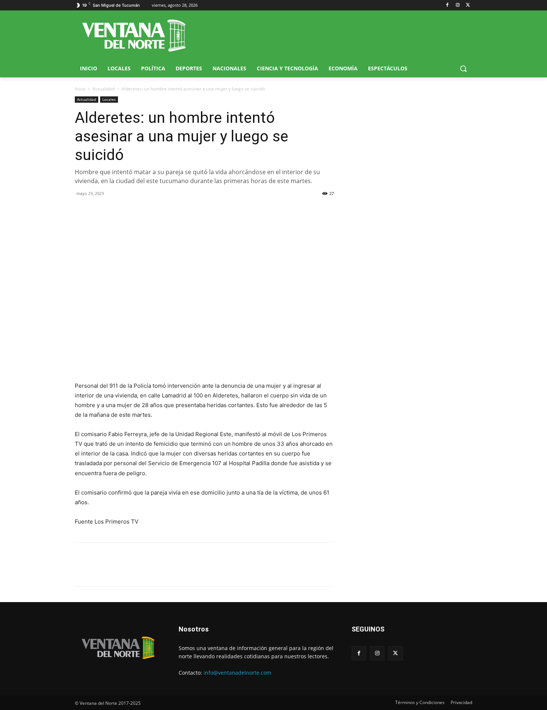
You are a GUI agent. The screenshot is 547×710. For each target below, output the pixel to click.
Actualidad (104, 89)
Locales (109, 99)
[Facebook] (447, 5)
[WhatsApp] (116, 210)
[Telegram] (133, 210)
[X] (468, 5)
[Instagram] (457, 5)
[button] (463, 68)
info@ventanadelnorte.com (237, 672)
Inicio (80, 89)
